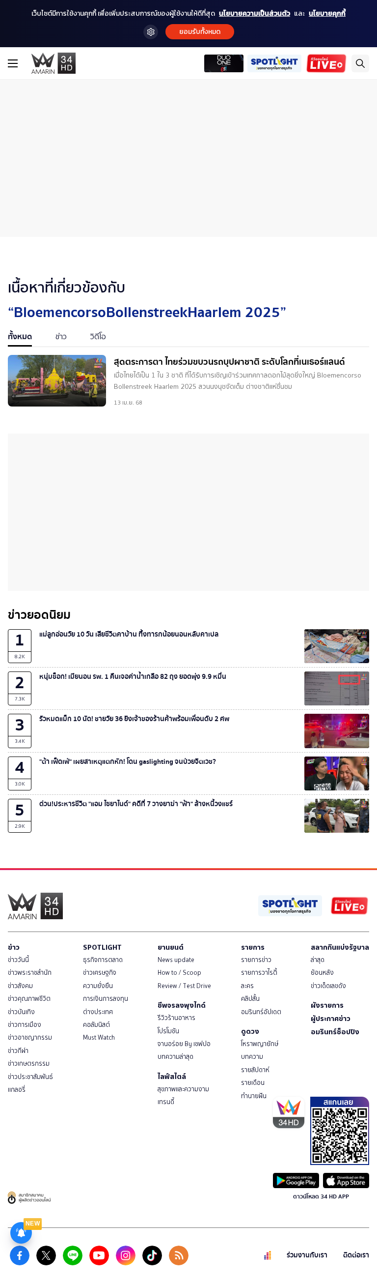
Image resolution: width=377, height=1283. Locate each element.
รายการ (253, 947)
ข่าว (14, 947)
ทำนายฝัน (254, 1096)
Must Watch (99, 1037)
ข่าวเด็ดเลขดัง (328, 986)
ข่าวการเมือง (24, 1024)
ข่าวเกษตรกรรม (29, 1063)
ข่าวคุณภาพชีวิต (29, 998)
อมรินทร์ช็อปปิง (335, 1031)
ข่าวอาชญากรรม (30, 1037)
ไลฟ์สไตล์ (172, 1076)
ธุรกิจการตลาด (103, 959)
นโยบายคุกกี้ (327, 13)
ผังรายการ (327, 1005)
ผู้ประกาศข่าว (330, 1018)
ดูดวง (250, 1031)
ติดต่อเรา (356, 1255)
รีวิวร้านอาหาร (176, 1017)
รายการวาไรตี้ (259, 972)
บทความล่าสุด (175, 1056)
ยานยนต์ (171, 947)
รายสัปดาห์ (255, 1070)
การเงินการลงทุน (105, 998)
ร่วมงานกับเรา (307, 1255)
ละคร (247, 986)
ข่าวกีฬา (18, 1050)
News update (176, 959)
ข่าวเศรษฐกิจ (99, 972)
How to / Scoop (179, 972)
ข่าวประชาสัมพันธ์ (30, 1076)
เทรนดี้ (166, 1102)
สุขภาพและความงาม (183, 1089)
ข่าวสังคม (20, 986)
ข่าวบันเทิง (21, 1012)
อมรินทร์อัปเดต (261, 1012)
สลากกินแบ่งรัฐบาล (340, 947)
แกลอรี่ (17, 1089)
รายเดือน (253, 1082)
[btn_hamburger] (13, 63)
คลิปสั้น (250, 998)
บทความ (252, 1056)
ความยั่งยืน (98, 986)
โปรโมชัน (168, 1031)
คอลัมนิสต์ (96, 1024)
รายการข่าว (256, 959)
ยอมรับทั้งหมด (199, 32)
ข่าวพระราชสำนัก (30, 972)
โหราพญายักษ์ (259, 1044)
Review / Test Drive (184, 986)
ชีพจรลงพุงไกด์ (182, 1005)
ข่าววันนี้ (18, 959)
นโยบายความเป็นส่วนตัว (254, 13)
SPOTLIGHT (102, 947)
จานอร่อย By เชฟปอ (184, 1044)
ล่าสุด (317, 959)
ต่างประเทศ (98, 1012)
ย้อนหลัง (322, 972)
